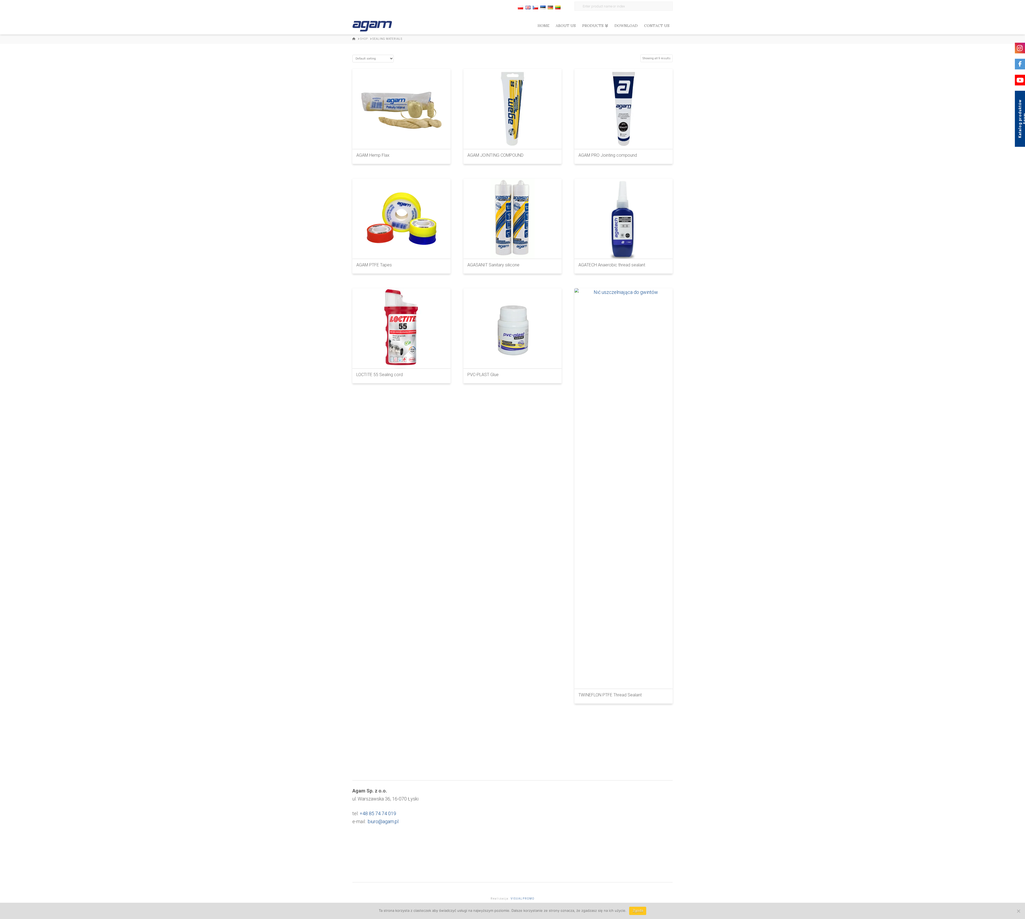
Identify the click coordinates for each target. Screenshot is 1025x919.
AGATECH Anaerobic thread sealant (611, 264)
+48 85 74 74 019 (378, 813)
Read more (401, 140)
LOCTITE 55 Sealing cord (379, 374)
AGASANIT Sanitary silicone (493, 264)
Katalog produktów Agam (1021, 119)
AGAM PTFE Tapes (374, 264)
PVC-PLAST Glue (483, 374)
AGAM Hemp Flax (372, 155)
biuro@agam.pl (383, 821)
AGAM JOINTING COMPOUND (495, 155)
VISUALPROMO (522, 898)
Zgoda (638, 910)
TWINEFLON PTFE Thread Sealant (610, 694)
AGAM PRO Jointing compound (607, 155)
